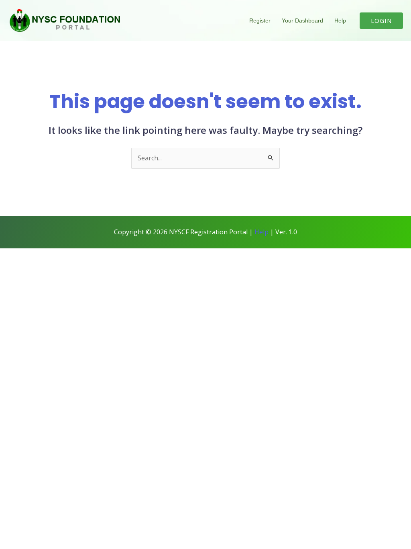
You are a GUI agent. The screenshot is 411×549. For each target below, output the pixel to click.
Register (260, 20)
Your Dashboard (302, 20)
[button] (381, 20)
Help (340, 20)
